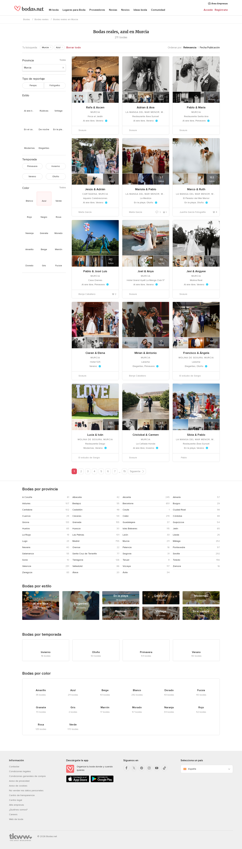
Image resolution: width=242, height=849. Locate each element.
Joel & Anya (146, 271)
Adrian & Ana (145, 107)
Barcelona (128, 503)
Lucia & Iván (95, 435)
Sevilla (176, 553)
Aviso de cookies (18, 785)
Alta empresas (16, 804)
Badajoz (76, 503)
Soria (25, 559)
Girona (25, 522)
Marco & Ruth (196, 189)
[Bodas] (29, 10)
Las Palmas (78, 534)
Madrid (75, 541)
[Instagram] (149, 768)
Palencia (127, 547)
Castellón (77, 509)
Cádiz (126, 516)
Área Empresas (219, 3)
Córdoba (177, 516)
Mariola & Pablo (145, 189)
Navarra (26, 547)
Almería (177, 497)
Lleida (176, 534)
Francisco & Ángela (196, 353)
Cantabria (27, 509)
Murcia (126, 541)
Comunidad (158, 10)
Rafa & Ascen (95, 107)
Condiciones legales (20, 771)
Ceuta (126, 509)
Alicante (127, 497)
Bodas (26, 19)
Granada (76, 522)
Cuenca (26, 516)
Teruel (126, 559)
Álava (75, 572)
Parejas (33, 85)
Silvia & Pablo (196, 435)
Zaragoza (27, 572)
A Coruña (27, 497)
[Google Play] (102, 781)
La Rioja (26, 534)
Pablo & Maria (196, 107)
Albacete (77, 497)
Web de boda (16, 819)
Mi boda (54, 10)
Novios (125, 10)
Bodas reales (42, 19)
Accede (208, 10)
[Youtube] (157, 768)
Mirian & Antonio (145, 353)
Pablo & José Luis (95, 271)
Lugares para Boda (74, 10)
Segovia (127, 553)
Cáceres (76, 516)
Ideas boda (140, 10)
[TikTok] (164, 768)
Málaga (176, 541)
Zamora (177, 566)
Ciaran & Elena (95, 353)
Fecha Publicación (210, 47)
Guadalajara (129, 522)
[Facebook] (126, 768)
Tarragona (77, 559)
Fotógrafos (55, 85)
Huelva (26, 528)
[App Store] (77, 781)
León (125, 534)
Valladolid (77, 566)
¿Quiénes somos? (18, 809)
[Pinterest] (141, 768)
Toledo (176, 559)
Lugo (24, 541)
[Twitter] (134, 768)
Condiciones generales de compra (27, 776)
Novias (113, 10)
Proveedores (97, 10)
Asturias (26, 503)
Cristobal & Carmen (146, 435)
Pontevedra (179, 547)
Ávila (125, 572)
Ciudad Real (179, 509)
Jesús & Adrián (95, 189)
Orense (76, 547)
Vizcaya (127, 566)
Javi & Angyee (196, 271)
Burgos (176, 503)
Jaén (175, 528)
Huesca (76, 528)
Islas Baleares (130, 528)
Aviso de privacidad (19, 781)
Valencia (26, 566)
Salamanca (28, 553)
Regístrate (221, 10)
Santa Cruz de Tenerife (84, 553)
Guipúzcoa (178, 522)
